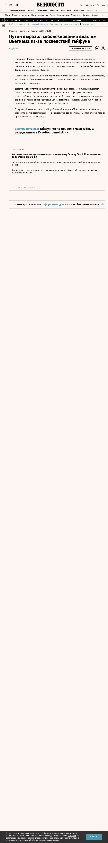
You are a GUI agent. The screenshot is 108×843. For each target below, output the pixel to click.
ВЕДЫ (7, 15)
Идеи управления (39, 15)
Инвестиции (66, 10)
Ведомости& (63, 15)
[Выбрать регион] (81, 5)
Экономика (42, 10)
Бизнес (31, 10)
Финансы (54, 10)
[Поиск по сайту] (86, 5)
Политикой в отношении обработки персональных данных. (33, 840)
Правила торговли (20, 15)
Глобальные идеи (17, 10)
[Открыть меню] (103, 4)
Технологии (79, 10)
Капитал (86, 15)
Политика (23, 31)
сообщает (35, 70)
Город (52, 15)
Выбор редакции (17, 24)
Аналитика (76, 15)
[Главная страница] (50, 4)
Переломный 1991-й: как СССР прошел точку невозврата (53, 24)
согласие (72, 835)
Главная (13, 31)
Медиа (90, 10)
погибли (63, 99)
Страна (95, 15)
